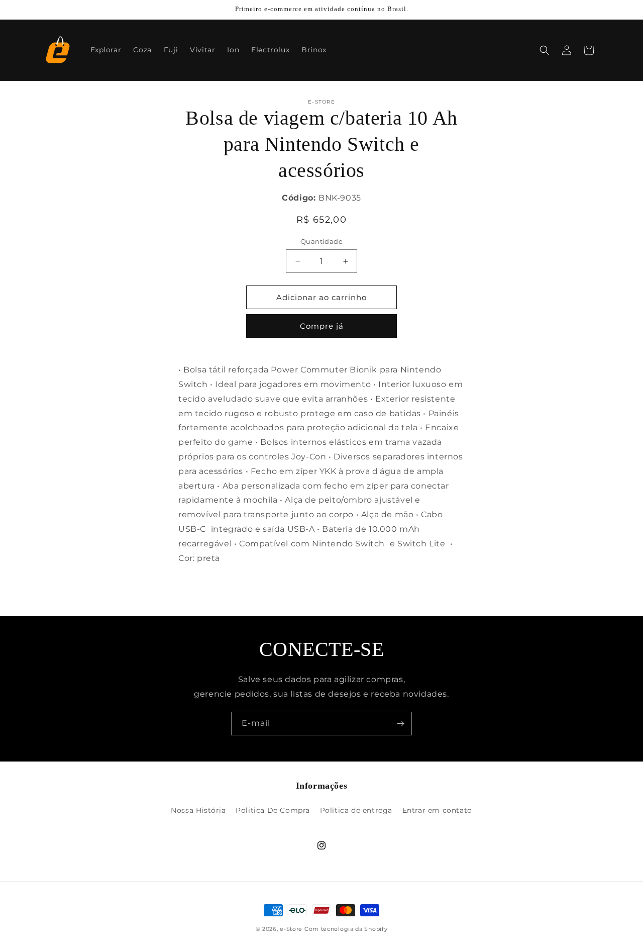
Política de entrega (356, 810)
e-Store (291, 928)
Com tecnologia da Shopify (346, 928)
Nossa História (198, 810)
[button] (544, 50)
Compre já (322, 326)
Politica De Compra (273, 810)
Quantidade (321, 241)
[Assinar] (400, 723)
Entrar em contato (437, 810)
